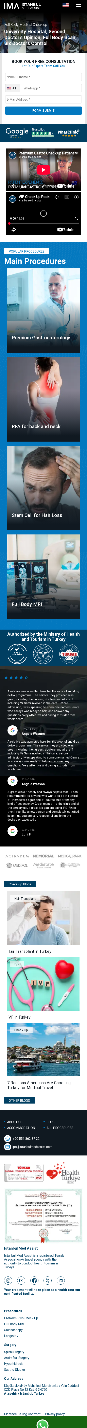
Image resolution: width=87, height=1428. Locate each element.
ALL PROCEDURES (60, 1128)
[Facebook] (34, 1280)
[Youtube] (21, 1280)
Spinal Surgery (14, 1352)
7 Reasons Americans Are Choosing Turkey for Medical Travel (39, 1085)
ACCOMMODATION (21, 1128)
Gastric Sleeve (14, 1370)
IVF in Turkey (18, 1017)
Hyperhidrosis (13, 1364)
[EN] (66, 6)
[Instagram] (8, 1280)
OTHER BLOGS (19, 1101)
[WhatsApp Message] (43, 1422)
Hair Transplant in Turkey (29, 951)
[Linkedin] (61, 1280)
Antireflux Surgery (16, 1358)
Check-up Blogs (20, 884)
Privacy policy (55, 1414)
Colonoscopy (13, 1330)
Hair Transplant (25, 899)
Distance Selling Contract (22, 1414)
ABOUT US (14, 1122)
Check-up (21, 1030)
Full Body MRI (14, 1324)
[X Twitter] (48, 1280)
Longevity (11, 1336)
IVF (16, 964)
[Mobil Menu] (78, 5)
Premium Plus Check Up (21, 1318)
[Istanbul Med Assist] (22, 9)
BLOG (50, 1122)
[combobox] (12, 88)
